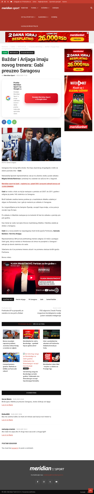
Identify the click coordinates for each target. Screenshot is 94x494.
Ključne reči (8, 299)
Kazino (64, 2)
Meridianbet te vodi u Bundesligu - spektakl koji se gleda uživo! (30, 343)
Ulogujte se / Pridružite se (22, 2)
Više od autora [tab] (38, 324)
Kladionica (42, 17)
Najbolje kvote (43, 2)
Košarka (44, 8)
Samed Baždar (51, 299)
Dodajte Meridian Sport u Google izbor (41, 98)
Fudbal (33, 8)
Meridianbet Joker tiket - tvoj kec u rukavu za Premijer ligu (51, 366)
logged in (14, 448)
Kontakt (82, 492)
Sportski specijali (55, 2)
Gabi (41, 299)
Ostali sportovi (27, 17)
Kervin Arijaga (20, 299)
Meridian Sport (9, 75)
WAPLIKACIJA (14, 52)
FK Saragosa (33, 299)
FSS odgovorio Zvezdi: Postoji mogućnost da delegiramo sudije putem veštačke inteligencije (49, 313)
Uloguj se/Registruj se (29, 26)
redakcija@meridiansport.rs (53, 475)
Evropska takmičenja (27, 52)
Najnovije (24, 8)
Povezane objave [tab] (25, 324)
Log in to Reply (7, 405)
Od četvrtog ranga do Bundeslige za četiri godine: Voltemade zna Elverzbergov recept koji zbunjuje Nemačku (31, 376)
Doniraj (54, 17)
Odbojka (55, 8)
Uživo (34, 2)
